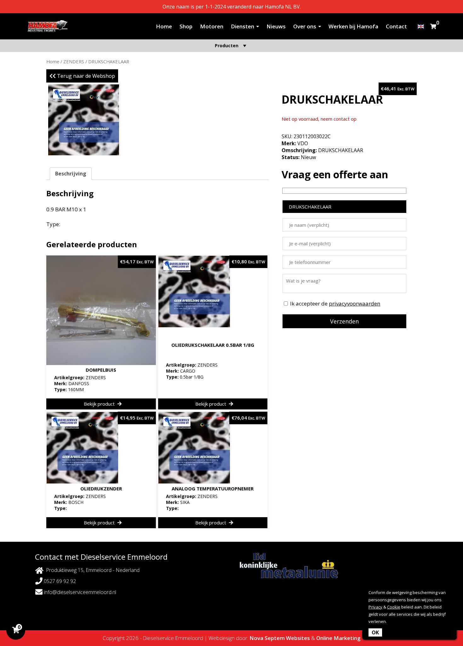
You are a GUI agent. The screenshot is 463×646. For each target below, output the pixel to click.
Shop (186, 26)
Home (164, 26)
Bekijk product (100, 404)
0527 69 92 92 (59, 581)
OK (375, 632)
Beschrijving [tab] (70, 173)
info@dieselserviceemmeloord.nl (79, 592)
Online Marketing (338, 638)
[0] (433, 26)
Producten (226, 46)
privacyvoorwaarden (354, 303)
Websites (298, 638)
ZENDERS (73, 61)
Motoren (211, 26)
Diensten (242, 26)
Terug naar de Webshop (85, 75)
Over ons (304, 26)
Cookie (393, 607)
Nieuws (276, 26)
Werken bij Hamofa (353, 26)
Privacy (375, 607)
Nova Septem (267, 638)
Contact (396, 26)
